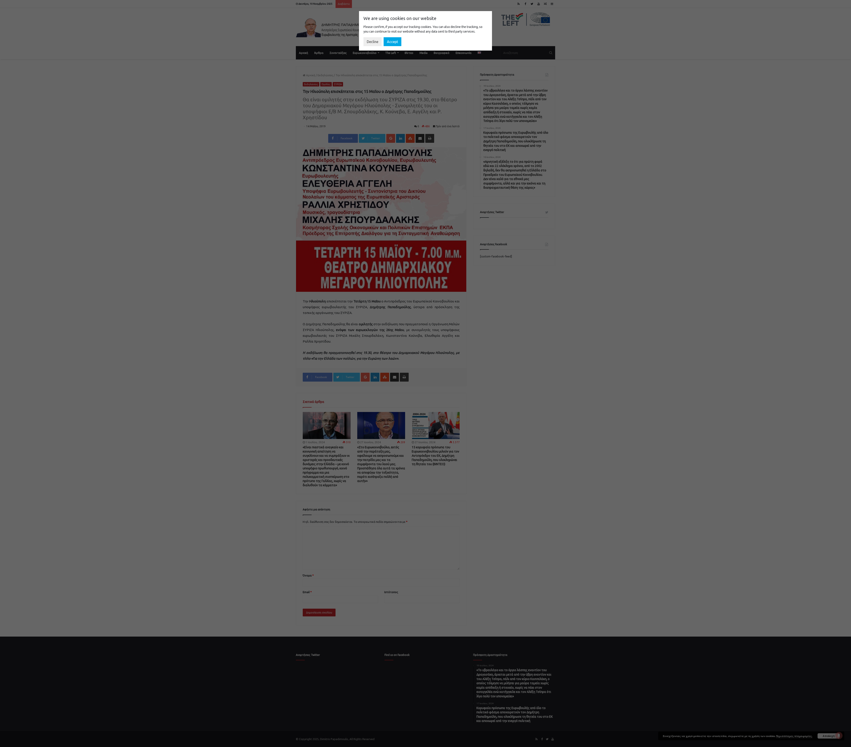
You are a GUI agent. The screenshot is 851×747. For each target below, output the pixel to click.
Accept (392, 42)
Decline (372, 42)
